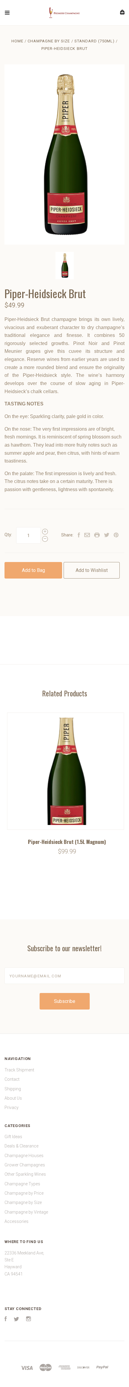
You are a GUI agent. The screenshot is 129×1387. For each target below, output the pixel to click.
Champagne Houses (24, 1155)
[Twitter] (16, 1319)
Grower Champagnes (24, 1164)
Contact (12, 1079)
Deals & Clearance (21, 1146)
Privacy (11, 1107)
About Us (13, 1098)
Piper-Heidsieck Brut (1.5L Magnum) (65, 841)
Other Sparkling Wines (25, 1174)
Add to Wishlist (92, 570)
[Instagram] (28, 1319)
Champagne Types (22, 1183)
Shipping (12, 1088)
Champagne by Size (23, 1202)
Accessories (16, 1221)
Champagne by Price (24, 1193)
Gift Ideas (13, 1136)
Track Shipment (19, 1070)
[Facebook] (5, 1319)
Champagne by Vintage (26, 1212)
